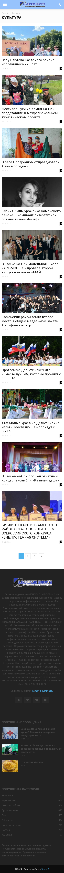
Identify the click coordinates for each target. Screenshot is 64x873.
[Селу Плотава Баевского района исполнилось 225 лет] (32, 41)
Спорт (5, 815)
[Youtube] (45, 700)
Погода (6, 829)
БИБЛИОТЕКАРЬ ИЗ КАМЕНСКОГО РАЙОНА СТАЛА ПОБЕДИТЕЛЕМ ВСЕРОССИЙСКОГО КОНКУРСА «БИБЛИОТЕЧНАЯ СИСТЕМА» (30, 531)
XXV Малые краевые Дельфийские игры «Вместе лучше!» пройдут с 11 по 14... (31, 427)
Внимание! (7, 795)
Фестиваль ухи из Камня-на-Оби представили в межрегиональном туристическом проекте (30, 113)
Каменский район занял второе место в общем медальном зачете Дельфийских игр (30, 321)
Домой (5, 13)
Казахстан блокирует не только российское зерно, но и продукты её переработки (41, 748)
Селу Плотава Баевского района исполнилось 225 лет (28, 62)
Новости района (11, 805)
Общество (7, 820)
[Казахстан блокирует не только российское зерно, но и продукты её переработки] (10, 749)
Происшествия (10, 810)
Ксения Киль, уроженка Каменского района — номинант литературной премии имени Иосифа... (31, 215)
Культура (7, 834)
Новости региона (11, 825)
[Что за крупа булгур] (10, 766)
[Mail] (18, 700)
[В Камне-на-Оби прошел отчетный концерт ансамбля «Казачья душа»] (32, 457)
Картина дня (9, 800)
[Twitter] (27, 700)
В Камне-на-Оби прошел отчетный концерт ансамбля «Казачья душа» (30, 478)
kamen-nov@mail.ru (42, 690)
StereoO (45, 869)
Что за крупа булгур (32, 762)
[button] (59, 4)
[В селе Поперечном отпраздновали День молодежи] (32, 143)
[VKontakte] (36, 700)
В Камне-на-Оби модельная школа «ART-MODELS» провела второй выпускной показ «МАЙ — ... (30, 268)
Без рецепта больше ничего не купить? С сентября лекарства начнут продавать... (38, 732)
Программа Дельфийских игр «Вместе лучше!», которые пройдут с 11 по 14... (31, 374)
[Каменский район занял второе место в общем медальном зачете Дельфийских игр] (32, 298)
